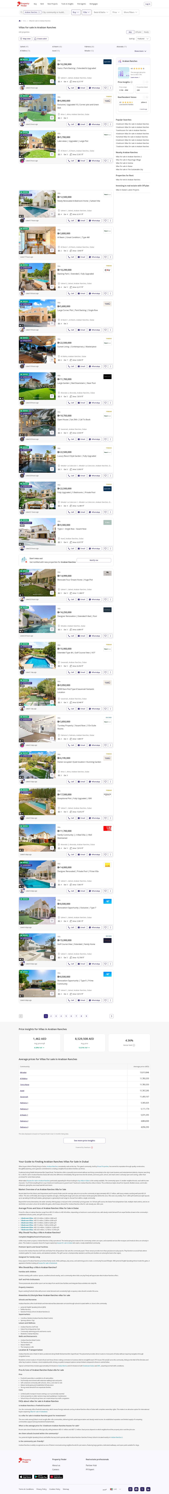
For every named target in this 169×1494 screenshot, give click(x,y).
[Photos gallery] (37, 71)
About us (56, 1465)
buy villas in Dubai (84, 1181)
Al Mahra (23, 1078)
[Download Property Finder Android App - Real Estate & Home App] (41, 1477)
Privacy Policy (41, 1489)
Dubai (60, 1366)
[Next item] (147, 82)
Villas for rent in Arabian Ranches (128, 180)
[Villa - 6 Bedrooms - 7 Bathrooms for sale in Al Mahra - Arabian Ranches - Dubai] (66, 352)
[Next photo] (54, 71)
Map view (26, 39)
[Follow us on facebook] (136, 1489)
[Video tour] (25, 435)
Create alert (42, 39)
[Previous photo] (21, 71)
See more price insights (84, 1140)
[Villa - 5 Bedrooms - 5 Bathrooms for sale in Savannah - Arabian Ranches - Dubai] (66, 658)
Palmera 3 (24, 1109)
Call (72, 88)
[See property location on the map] (52, 81)
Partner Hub (91, 1465)
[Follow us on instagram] (130, 1489)
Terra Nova (24, 1085)
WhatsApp (96, 88)
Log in (147, 4)
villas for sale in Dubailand (38, 1412)
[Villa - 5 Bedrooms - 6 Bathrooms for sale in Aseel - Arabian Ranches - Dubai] (66, 535)
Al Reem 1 (24, 1115)
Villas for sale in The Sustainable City (129, 169)
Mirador (23, 1072)
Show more (139, 51)
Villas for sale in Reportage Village (128, 160)
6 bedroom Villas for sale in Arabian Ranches (132, 140)
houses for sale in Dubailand (47, 1263)
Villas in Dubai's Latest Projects (127, 190)
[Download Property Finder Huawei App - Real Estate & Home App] (56, 1477)
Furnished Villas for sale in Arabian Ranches (132, 137)
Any (130, 32)
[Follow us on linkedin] (148, 1489)
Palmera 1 (24, 1103)
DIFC (98, 1366)
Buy (35, 4)
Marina (65, 1366)
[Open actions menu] (110, 88)
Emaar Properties (103, 1166)
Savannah (24, 1097)
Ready (146, 32)
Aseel (22, 1091)
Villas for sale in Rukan (124, 166)
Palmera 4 (24, 1127)
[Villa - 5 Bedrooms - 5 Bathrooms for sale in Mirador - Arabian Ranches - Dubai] (66, 622)
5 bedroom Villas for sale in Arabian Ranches (132, 127)
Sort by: (132, 39)
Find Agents (81, 4)
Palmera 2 (24, 1121)
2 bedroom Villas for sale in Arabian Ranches (132, 143)
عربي (105, 1489)
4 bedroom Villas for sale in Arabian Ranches (132, 133)
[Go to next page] (111, 1016)
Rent (42, 4)
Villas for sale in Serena (124, 163)
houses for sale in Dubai (65, 1243)
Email (83, 88)
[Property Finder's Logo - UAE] (23, 4)
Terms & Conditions (26, 1489)
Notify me (94, 560)
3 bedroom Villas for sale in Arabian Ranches (132, 124)
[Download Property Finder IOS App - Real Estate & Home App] (25, 1477)
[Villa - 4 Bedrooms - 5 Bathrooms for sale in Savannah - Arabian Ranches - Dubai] (66, 425)
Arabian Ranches (31, 12)
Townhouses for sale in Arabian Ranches (131, 130)
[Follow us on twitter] (142, 1489)
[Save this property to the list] (105, 88)
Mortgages (94, 4)
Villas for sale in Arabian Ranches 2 (129, 157)
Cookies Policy (54, 1489)
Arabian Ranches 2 (116, 1437)
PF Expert (90, 1469)
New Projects (52, 4)
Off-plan (138, 32)
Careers (55, 1469)
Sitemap (66, 1489)
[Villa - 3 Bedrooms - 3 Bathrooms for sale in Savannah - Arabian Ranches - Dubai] (66, 695)
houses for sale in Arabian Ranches (38, 1181)
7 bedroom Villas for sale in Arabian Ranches (132, 146)
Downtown (86, 1366)
